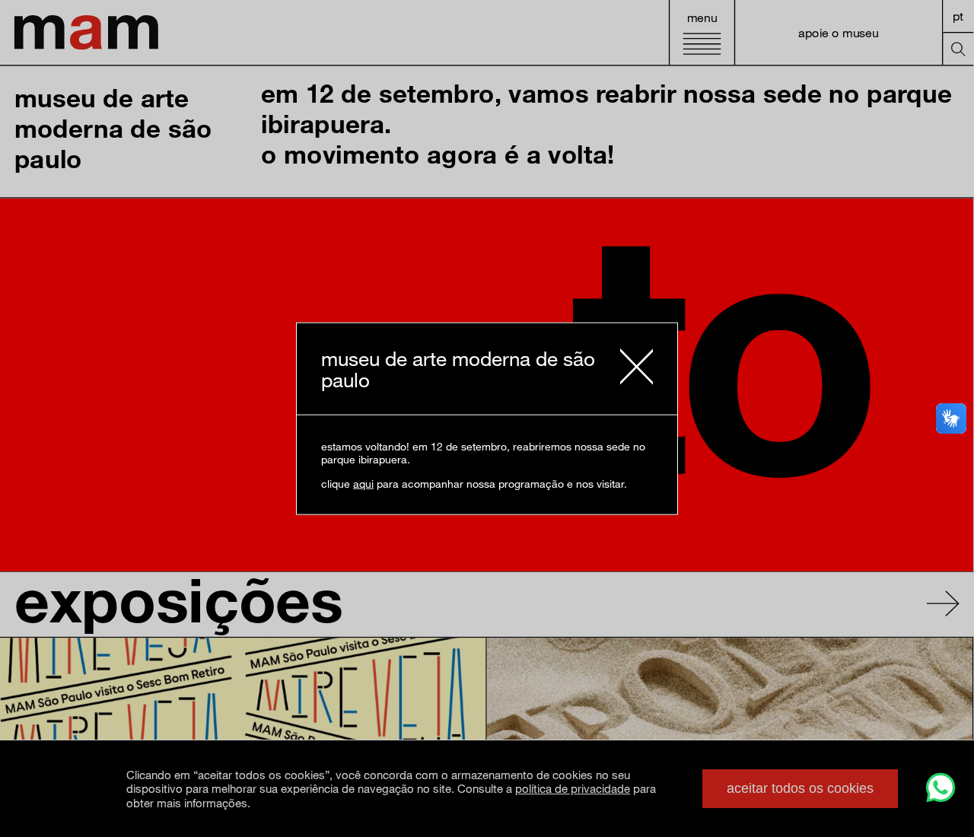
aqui (363, 482)
